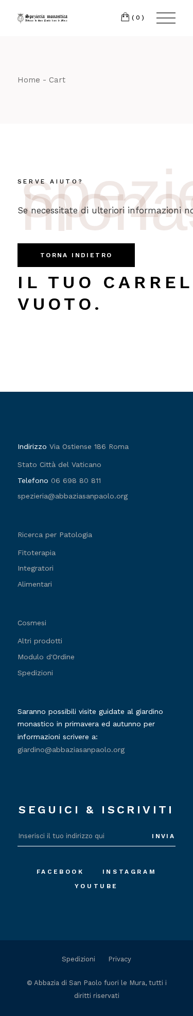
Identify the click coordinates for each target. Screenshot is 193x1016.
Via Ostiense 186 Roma (89, 446)
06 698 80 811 (76, 480)
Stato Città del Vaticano (59, 464)
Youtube (96, 886)
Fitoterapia (36, 552)
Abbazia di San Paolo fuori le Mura (89, 983)
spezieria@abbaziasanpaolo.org (72, 496)
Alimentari (34, 584)
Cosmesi (31, 623)
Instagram (129, 871)
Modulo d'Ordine (46, 657)
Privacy (119, 959)
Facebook (60, 871)
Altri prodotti (39, 641)
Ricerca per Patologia (54, 534)
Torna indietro (76, 255)
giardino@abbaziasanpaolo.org (71, 749)
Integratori (35, 568)
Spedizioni (35, 673)
